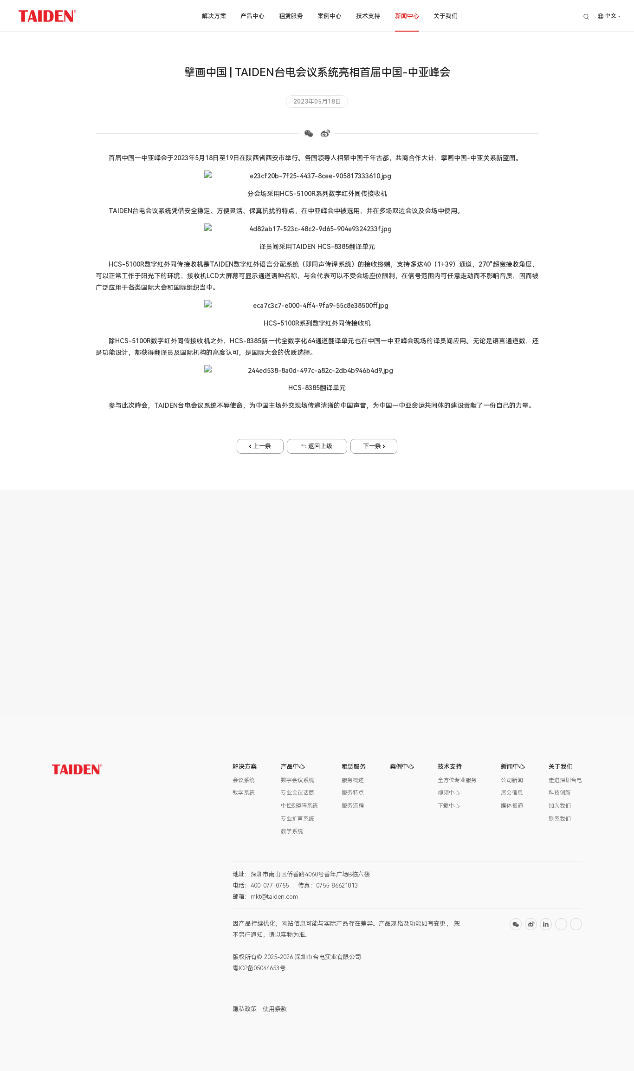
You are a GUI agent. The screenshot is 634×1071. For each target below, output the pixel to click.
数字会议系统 (297, 780)
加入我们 (560, 806)
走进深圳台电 (565, 780)
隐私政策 (245, 1009)
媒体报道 (512, 806)
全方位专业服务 (457, 780)
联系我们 (560, 819)
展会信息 (512, 793)
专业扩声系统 (297, 819)
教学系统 (244, 793)
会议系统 (244, 780)
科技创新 (560, 793)
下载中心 (449, 806)
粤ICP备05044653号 (259, 968)
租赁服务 (291, 16)
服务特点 (353, 793)
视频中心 (449, 793)
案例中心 (329, 16)
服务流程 (353, 806)
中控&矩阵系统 (299, 806)
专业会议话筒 (297, 793)
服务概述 (353, 780)
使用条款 (275, 1009)
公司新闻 (512, 780)
